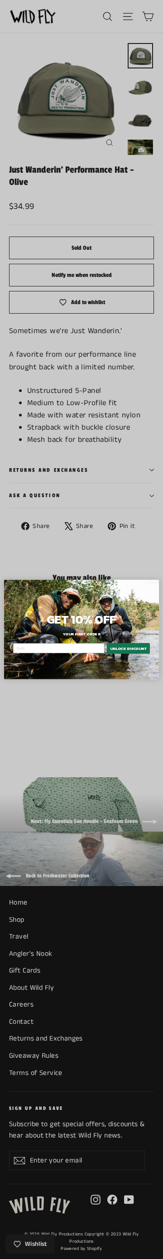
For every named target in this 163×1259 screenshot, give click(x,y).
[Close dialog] (153, 584)
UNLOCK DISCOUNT (128, 648)
